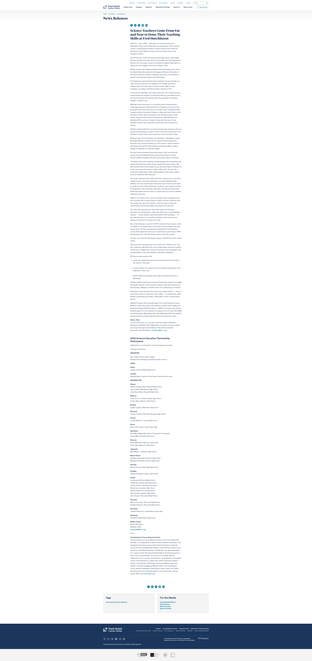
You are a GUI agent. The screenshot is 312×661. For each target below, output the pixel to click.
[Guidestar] (173, 655)
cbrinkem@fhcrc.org (159, 330)
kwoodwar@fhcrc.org (138, 529)
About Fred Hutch (165, 608)
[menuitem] (128, 7)
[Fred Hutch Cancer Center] (112, 630)
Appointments (141, 3)
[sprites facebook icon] (104, 639)
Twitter (139, 25)
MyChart (132, 3)
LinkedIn (135, 25)
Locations (180, 3)
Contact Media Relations (168, 602)
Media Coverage (165, 606)
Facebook (131, 25)
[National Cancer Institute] (142, 655)
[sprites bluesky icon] (124, 639)
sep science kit (110, 602)
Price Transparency (169, 630)
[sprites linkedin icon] (112, 639)
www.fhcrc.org (149, 574)
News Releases (165, 604)
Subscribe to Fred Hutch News (200, 628)
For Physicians (163, 3)
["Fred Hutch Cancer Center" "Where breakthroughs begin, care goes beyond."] (111, 7)
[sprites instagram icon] (120, 639)
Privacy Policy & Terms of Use (143, 630)
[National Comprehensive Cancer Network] (155, 655)
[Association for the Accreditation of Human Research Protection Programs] (165, 655)
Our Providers (152, 3)
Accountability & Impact (170, 628)
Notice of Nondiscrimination (202, 630)
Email (142, 25)
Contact (188, 3)
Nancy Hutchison (121, 602)
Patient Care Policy (180, 630)
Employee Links (184, 628)
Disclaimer (190, 630)
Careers (172, 3)
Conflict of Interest (157, 630)
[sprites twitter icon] (108, 639)
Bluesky (146, 25)
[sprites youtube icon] (116, 639)
